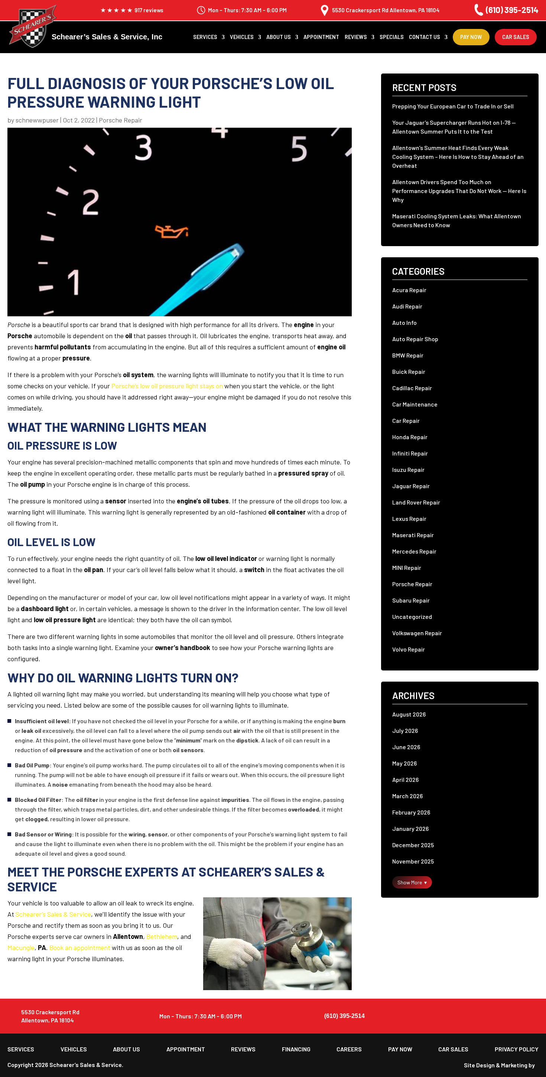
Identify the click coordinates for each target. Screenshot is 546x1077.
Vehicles (242, 37)
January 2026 (410, 828)
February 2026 (411, 812)
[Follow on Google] (532, 1016)
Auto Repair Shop (415, 338)
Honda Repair (410, 436)
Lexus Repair (409, 518)
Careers (349, 1049)
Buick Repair (408, 371)
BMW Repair (407, 355)
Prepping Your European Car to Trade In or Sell (453, 106)
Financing (296, 1049)
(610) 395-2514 (512, 9)
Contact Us (424, 37)
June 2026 (406, 746)
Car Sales (515, 37)
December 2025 (413, 844)
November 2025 (413, 861)
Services (205, 37)
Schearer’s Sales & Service (53, 914)
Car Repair (406, 420)
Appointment (321, 37)
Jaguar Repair (411, 485)
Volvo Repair (408, 649)
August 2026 (409, 714)
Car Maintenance (415, 404)
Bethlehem (161, 936)
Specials (392, 37)
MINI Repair (406, 567)
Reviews (356, 37)
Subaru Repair (411, 600)
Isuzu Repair (408, 469)
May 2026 (404, 763)
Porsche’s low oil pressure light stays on (167, 386)
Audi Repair (407, 306)
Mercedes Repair (414, 551)
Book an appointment (79, 947)
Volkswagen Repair (417, 632)
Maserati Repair (413, 534)
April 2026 (405, 779)
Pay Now (471, 37)
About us (278, 37)
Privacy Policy (517, 1049)
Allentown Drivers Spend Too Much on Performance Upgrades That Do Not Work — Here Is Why (459, 190)
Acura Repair (409, 289)
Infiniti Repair (410, 453)
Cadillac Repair (412, 387)
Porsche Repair (120, 120)
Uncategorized (412, 616)
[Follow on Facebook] (514, 1016)
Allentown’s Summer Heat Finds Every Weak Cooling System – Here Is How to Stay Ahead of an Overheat (458, 156)
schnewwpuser (37, 120)
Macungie (21, 947)
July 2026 (405, 730)
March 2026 (407, 795)
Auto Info (404, 322)
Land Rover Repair (416, 502)
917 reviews (148, 10)
